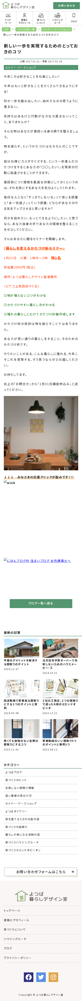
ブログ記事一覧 (26, 29)
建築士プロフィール (24, 21)
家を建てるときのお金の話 (22, 819)
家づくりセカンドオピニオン (23, 850)
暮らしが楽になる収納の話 (22, 834)
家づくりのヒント (16, 780)
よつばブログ (13, 772)
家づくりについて (41, 21)
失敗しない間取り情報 (19, 788)
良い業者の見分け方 (18, 795)
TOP (6, 29)
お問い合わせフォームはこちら (41, 871)
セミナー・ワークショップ (56, 29)
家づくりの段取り (16, 827)
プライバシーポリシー (17, 958)
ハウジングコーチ (57, 21)
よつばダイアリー (16, 811)
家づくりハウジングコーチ (22, 842)
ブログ (74, 21)
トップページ (8, 21)
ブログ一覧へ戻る (40, 603)
